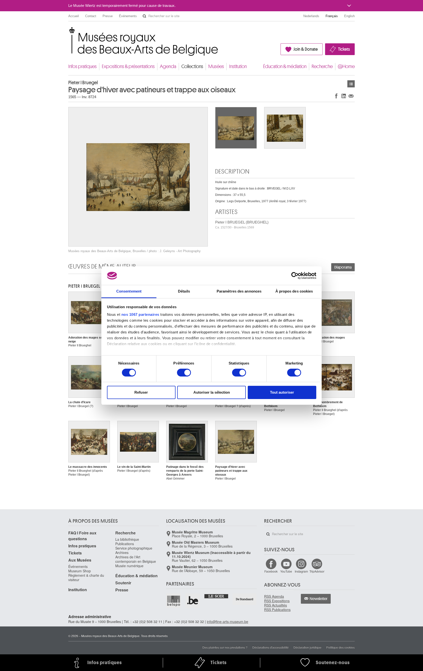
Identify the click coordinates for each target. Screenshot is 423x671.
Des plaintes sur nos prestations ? (224, 647)
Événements (128, 16)
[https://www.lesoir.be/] (216, 596)
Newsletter (319, 599)
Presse (108, 16)
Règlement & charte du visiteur (86, 577)
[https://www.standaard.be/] (245, 599)
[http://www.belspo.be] (173, 601)
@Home (346, 66)
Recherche (322, 66)
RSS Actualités (275, 605)
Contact (90, 16)
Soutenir (123, 583)
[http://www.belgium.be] (192, 601)
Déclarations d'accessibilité (270, 647)
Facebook (271, 571)
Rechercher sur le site (144, 16)
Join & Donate (306, 49)
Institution (238, 66)
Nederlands (311, 16)
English (349, 16)
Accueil (73, 16)
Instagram (301, 571)
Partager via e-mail (351, 95)
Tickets (344, 49)
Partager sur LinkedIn (343, 95)
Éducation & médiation (284, 66)
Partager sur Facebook (336, 95)
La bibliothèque (127, 539)
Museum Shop (79, 571)
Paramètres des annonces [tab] (239, 291)
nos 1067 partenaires (140, 314)
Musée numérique (129, 566)
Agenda (168, 66)
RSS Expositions (277, 601)
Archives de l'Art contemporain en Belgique (135, 559)
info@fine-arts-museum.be (227, 621)
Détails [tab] (184, 291)
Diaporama (343, 267)
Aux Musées (79, 560)
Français (332, 16)
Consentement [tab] (128, 291)
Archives (122, 552)
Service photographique (133, 548)
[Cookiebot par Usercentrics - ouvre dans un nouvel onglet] (294, 275)
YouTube (286, 571)
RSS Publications (277, 609)
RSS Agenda (274, 596)
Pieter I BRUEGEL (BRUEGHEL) (242, 224)
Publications (124, 544)
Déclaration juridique (307, 647)
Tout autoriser (282, 392)
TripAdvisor (316, 571)
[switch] (184, 373)
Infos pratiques (82, 66)
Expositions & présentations (128, 66)
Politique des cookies (340, 647)
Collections (192, 66)
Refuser (141, 392)
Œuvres (351, 83)
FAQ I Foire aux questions (82, 536)
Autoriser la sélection (211, 392)
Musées (216, 66)
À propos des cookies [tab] (294, 291)
